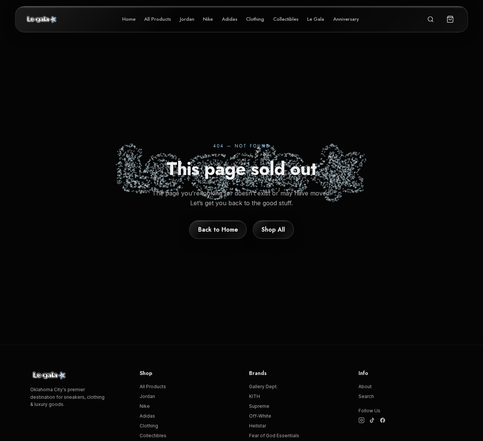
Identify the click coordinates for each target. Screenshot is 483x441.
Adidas (229, 19)
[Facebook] (383, 420)
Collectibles (285, 19)
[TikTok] (372, 420)
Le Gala (315, 19)
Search (366, 396)
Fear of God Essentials (274, 435)
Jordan (187, 19)
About (365, 386)
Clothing (255, 19)
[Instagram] (361, 420)
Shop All (273, 229)
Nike (208, 19)
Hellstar (257, 426)
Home (128, 19)
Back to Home (218, 229)
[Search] (430, 19)
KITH (254, 396)
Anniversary (346, 19)
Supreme (259, 406)
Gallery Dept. (263, 386)
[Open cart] (450, 19)
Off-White (260, 416)
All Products (157, 19)
